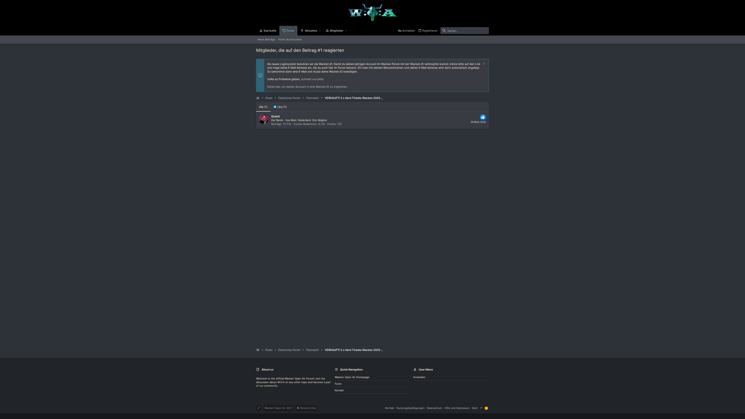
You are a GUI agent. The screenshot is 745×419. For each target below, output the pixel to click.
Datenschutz (434, 407)
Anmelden (419, 377)
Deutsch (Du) (307, 407)
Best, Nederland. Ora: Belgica (309, 120)
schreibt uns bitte (312, 79)
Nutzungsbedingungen (410, 407)
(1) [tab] (263, 106)
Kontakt (339, 390)
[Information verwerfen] (483, 64)
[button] (320, 30)
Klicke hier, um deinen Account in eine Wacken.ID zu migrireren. (307, 86)
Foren (338, 383)
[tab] (279, 107)
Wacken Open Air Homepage (352, 377)
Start (475, 407)
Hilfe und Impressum (457, 407)
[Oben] (481, 408)
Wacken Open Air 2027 (278, 407)
